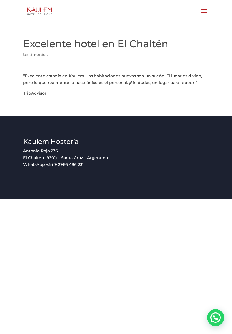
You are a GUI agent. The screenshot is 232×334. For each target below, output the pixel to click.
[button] (215, 317)
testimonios (35, 54)
